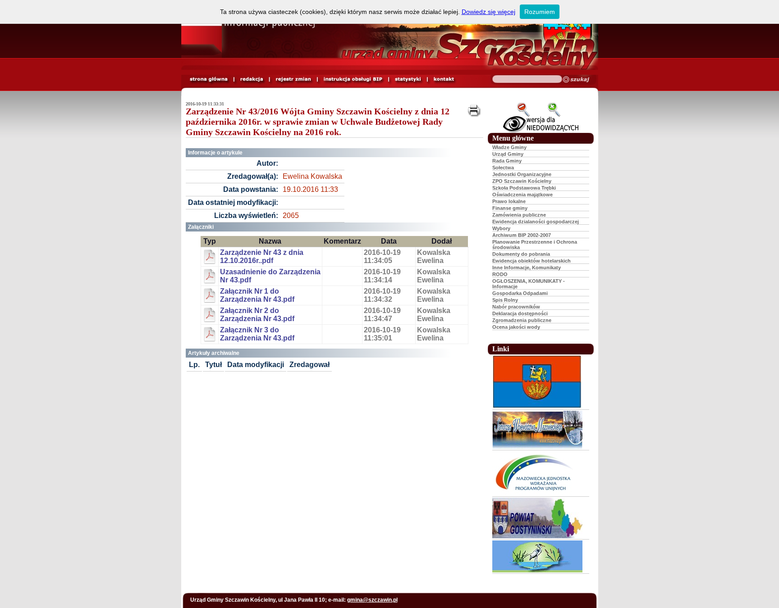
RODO (500, 274)
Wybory (501, 228)
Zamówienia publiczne (519, 215)
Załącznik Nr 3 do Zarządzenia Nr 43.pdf (257, 334)
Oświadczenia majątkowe (522, 194)
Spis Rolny (505, 300)
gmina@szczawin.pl (372, 600)
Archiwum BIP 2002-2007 (521, 235)
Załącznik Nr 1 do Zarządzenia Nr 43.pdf (257, 295)
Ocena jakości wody (516, 327)
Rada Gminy (507, 160)
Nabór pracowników (516, 306)
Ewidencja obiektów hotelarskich (531, 260)
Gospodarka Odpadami (520, 293)
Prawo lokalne (509, 201)
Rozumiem (539, 11)
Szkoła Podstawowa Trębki (524, 188)
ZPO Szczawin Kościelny (521, 181)
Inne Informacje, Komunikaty (526, 267)
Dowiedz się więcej (488, 11)
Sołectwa (503, 167)
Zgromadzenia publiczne (521, 320)
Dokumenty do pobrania (521, 254)
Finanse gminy (509, 208)
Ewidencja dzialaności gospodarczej (535, 221)
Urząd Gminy (507, 154)
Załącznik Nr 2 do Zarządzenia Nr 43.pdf (257, 314)
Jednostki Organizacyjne (521, 174)
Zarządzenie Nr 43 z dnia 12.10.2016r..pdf (261, 256)
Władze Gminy (509, 147)
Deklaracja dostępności (520, 313)
